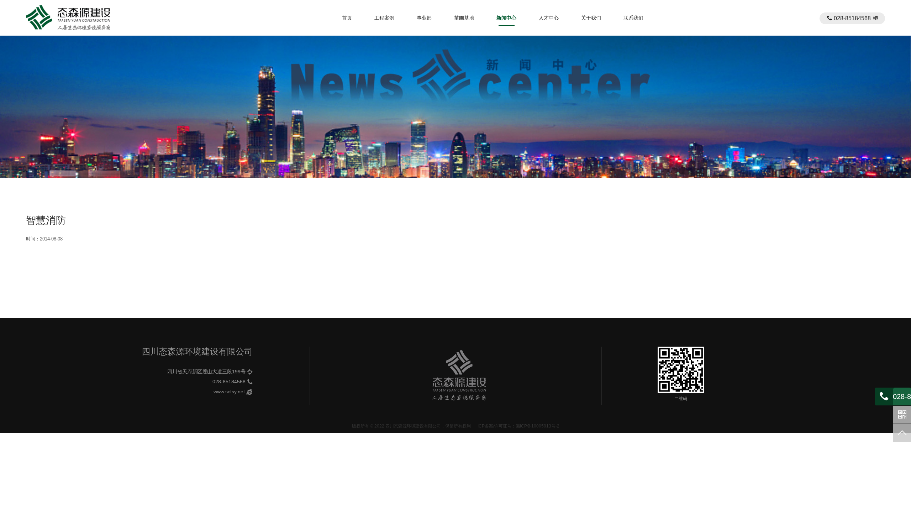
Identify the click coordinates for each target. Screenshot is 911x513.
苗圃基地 (464, 18)
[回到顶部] (902, 433)
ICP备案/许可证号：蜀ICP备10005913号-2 (518, 426)
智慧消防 (46, 220)
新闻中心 (506, 18)
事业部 (424, 18)
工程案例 (384, 18)
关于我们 (591, 18)
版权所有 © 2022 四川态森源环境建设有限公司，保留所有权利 (411, 426)
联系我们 (633, 18)
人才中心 (549, 18)
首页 (347, 18)
